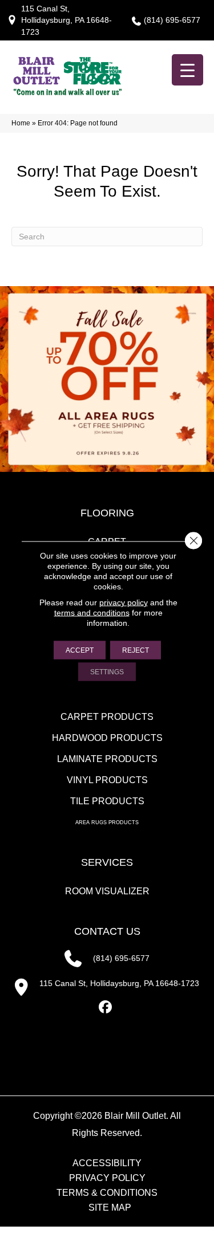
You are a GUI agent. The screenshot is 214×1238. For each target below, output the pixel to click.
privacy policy (123, 602)
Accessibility (107, 1163)
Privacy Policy (107, 1178)
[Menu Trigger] (187, 69)
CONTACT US (107, 931)
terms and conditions (92, 612)
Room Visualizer (107, 891)
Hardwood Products (107, 738)
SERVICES (107, 862)
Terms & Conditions (107, 1193)
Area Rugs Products (107, 822)
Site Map (109, 1207)
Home (20, 123)
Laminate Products (107, 759)
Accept (80, 650)
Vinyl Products (107, 780)
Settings (107, 672)
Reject (135, 650)
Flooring (107, 513)
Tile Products (107, 801)
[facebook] (105, 1007)
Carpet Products (107, 717)
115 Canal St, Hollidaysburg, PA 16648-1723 (66, 20)
